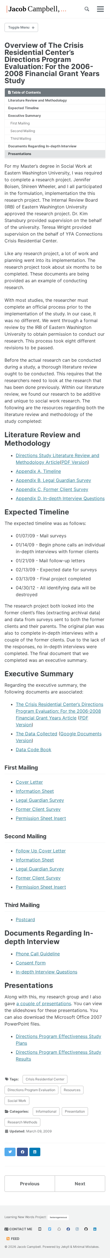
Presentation (75, 1111)
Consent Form (31, 963)
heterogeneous (58, 1217)
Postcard (25, 919)
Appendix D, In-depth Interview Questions (60, 498)
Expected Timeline (23, 108)
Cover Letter (29, 782)
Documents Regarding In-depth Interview (42, 146)
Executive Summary (24, 115)
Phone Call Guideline (38, 954)
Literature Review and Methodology (37, 100)
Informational (46, 1111)
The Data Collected (36, 733)
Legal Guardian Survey (40, 800)
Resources (72, 1090)
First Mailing (20, 123)
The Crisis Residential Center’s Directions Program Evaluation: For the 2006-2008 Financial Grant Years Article (59, 711)
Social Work (17, 1100)
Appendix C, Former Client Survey (52, 489)
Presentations (19, 154)
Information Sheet (35, 791)
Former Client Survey (38, 809)
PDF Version (74, 462)
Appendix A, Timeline (38, 471)
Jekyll (65, 1247)
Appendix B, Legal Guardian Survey (53, 480)
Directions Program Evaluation (31, 1090)
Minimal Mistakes (86, 1247)
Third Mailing (20, 138)
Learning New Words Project (25, 1217)
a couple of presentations (43, 1003)
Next (80, 1183)
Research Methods (22, 1122)
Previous (29, 1183)
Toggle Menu (18, 27)
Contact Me (20, 1229)
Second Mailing (22, 131)
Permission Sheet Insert (41, 818)
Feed (14, 1239)
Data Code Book (33, 749)
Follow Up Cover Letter (41, 851)
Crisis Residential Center (45, 1079)
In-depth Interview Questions (46, 972)
